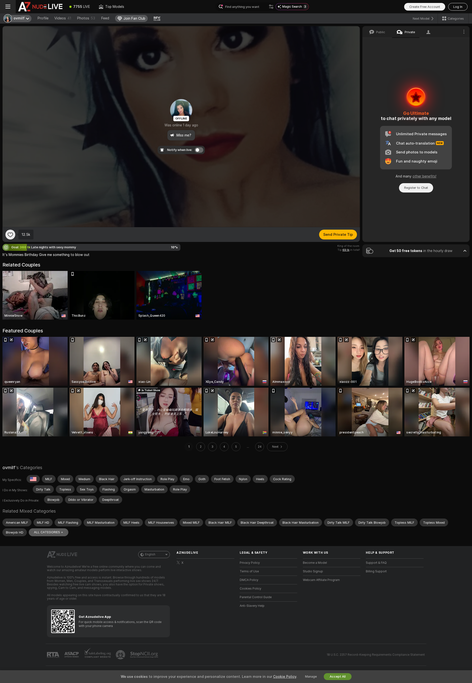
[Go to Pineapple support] (121, 654)
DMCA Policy (249, 580)
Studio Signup (313, 571)
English (150, 554)
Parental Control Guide (256, 597)
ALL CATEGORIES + (48, 532)
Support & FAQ (376, 562)
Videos (62, 18)
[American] (33, 479)
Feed (105, 18)
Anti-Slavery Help (252, 606)
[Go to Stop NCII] (144, 655)
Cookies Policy (250, 588)
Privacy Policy (250, 562)
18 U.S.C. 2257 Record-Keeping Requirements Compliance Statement (376, 654)
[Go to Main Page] (40, 6)
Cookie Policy (284, 677)
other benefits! (424, 176)
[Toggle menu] (8, 6)
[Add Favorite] (10, 234)
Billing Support (376, 571)
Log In (457, 7)
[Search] (271, 6)
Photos (86, 18)
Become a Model (315, 562)
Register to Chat (416, 188)
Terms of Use (249, 571)
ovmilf (8, 467)
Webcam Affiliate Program (321, 580)
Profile (42, 18)
